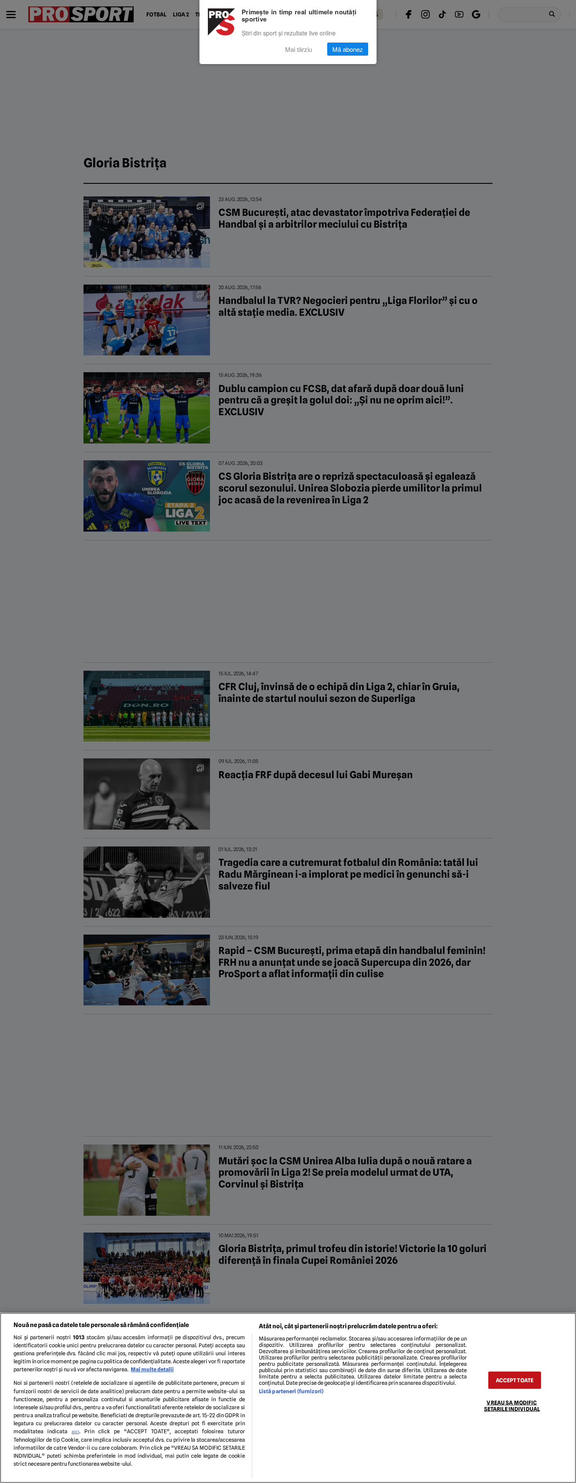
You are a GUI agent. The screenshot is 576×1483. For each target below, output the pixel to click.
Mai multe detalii (152, 1369)
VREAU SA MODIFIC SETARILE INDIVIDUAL (512, 1406)
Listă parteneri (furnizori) (291, 1391)
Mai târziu (298, 49)
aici (75, 1431)
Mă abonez (347, 49)
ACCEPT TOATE (515, 1380)
